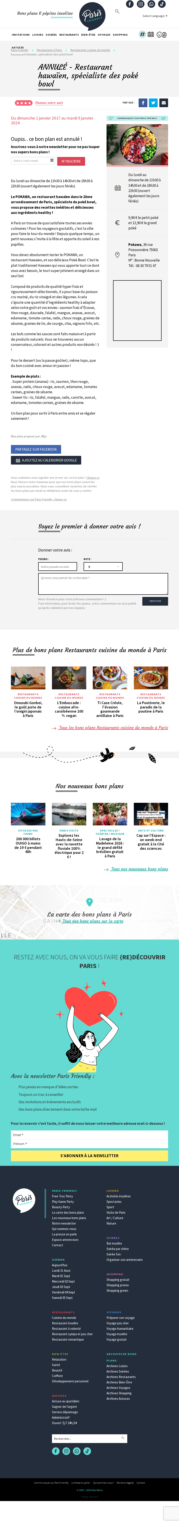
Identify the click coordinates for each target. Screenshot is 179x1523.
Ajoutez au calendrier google (49, 460)
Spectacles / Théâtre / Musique (109, 832)
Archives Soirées (118, 1371)
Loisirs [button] (37, 34)
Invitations (21, 34)
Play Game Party (63, 1202)
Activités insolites (119, 1196)
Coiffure (57, 1376)
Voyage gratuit (117, 1339)
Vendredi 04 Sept (63, 1292)
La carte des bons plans (68, 1212)
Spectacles (114, 1202)
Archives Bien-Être (119, 1382)
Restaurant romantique (68, 1339)
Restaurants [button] (69, 34)
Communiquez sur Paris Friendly (51, 1482)
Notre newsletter (64, 1223)
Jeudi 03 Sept (61, 1287)
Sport (110, 1207)
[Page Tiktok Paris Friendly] (162, 4)
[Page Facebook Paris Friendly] (130, 4)
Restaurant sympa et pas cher (72, 1334)
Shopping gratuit (118, 1280)
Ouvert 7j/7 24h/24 (64, 1423)
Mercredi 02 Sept (63, 1281)
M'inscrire (71, 161)
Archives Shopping (119, 1393)
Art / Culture (115, 1218)
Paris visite (69, 830)
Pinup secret (89, 1497)
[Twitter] (153, 102)
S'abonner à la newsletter (89, 1155)
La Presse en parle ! (80, 1482)
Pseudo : (43, 559)
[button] (142, 34)
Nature (111, 1223)
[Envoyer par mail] (163, 102)
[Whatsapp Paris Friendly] (151, 4)
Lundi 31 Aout (61, 1270)
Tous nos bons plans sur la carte (92, 921)
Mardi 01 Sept (61, 1276)
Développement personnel (70, 1381)
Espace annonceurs (65, 1240)
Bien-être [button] (88, 34)
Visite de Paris (116, 1212)
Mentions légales (125, 1482)
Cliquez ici (93, 478)
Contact (57, 1245)
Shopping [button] (120, 34)
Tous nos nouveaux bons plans (139, 868)
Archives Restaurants (121, 1377)
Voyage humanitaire (120, 1328)
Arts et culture (151, 830)
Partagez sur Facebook (36, 449)
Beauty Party (61, 1207)
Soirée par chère (118, 1249)
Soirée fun (114, 1254)
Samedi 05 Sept (62, 1298)
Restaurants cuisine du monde (28, 696)
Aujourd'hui (59, 1265)
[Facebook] (143, 102)
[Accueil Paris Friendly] (92, 14)
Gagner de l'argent (64, 1407)
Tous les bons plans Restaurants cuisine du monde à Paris (113, 727)
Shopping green (117, 1290)
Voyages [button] (104, 34)
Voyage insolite (117, 1334)
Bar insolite (114, 1243)
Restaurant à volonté (66, 1328)
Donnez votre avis (49, 102)
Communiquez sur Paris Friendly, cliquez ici (39, 499)
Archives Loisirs (117, 1366)
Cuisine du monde (64, 1318)
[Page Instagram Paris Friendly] (141, 4)
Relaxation (59, 1359)
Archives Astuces (118, 1398)
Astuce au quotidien (65, 1401)
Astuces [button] (18, 47)
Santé (56, 1365)
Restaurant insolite (65, 1323)
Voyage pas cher (118, 1323)
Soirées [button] (51, 34)
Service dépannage (65, 1412)
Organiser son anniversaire (125, 1260)
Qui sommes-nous (64, 1229)
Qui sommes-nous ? (103, 1482)
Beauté (57, 1370)
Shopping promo (118, 1285)
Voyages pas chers (28, 832)
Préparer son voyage (121, 1318)
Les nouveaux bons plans (69, 1218)
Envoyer (155, 601)
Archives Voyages (118, 1388)
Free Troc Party (62, 1196)
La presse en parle (64, 1234)
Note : (87, 559)
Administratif (61, 1417)
